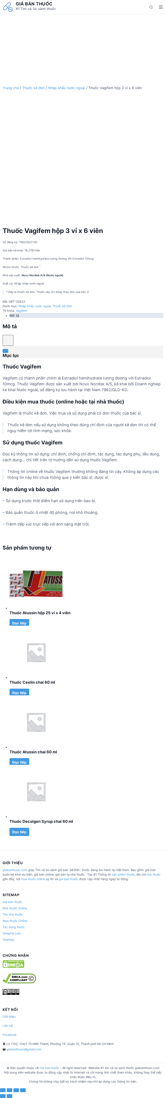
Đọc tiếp (19, 623)
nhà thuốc (154, 874)
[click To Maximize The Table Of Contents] (8, 340)
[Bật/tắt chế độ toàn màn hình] (16, 1090)
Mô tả (14, 315)
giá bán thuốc (68, 879)
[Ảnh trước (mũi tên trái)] (3, 1096)
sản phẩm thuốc (123, 874)
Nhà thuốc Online (15, 908)
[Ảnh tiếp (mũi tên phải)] (9, 1096)
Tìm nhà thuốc (13, 914)
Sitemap (8, 939)
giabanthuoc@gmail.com (24, 1049)
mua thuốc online (33, 879)
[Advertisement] (83, 44)
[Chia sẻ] (9, 1090)
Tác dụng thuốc (14, 927)
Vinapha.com (12, 933)
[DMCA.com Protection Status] (13, 967)
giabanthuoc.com (15, 870)
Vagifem (21, 310)
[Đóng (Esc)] (3, 1090)
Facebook (10, 1035)
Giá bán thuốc (34, 3)
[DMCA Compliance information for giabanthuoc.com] (19, 982)
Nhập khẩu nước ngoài (66, 88)
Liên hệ (8, 1025)
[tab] (86, 315)
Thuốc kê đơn (33, 88)
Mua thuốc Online (15, 921)
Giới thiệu (9, 1016)
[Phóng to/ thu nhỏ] (23, 1090)
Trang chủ (11, 88)
